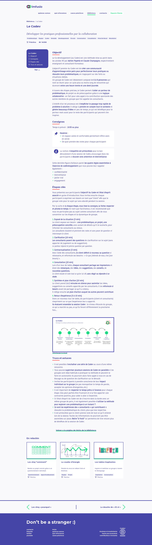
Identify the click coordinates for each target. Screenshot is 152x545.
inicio (54, 529)
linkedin (30, 531)
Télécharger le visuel (59, 353)
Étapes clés (34, 62)
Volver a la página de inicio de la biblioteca (76, 430)
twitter (29, 533)
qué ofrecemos (58, 533)
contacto (30, 529)
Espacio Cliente (116, 13)
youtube (30, 535)
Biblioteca (30, 21)
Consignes (34, 59)
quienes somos (58, 531)
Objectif (33, 56)
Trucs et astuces (36, 64)
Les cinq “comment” (37, 462)
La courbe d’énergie (70, 462)
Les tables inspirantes (105, 462)
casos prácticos (58, 535)
